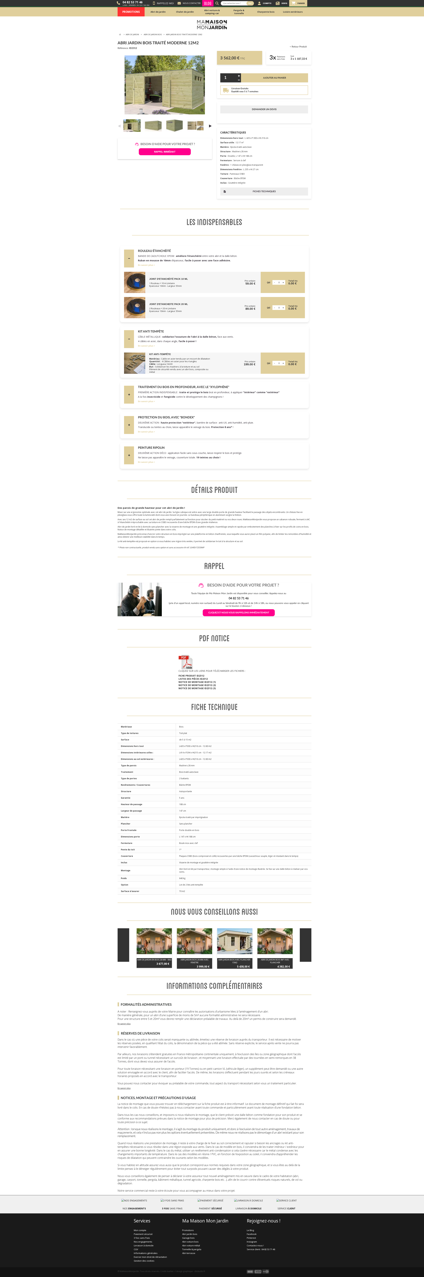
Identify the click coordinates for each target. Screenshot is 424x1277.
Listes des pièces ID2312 (193, 678)
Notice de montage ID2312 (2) (197, 685)
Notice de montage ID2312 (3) (197, 688)
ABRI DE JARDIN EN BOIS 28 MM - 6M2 (154, 959)
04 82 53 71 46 (132, 2)
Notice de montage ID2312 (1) (197, 682)
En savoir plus (145, 264)
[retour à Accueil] (120, 35)
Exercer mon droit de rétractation (150, 1256)
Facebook (252, 1234)
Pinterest (251, 1237)
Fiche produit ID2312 (191, 675)
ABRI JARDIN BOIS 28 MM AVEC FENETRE (195, 961)
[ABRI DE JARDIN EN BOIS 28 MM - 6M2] (154, 941)
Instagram (252, 1241)
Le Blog (250, 1230)
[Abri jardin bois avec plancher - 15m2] (234, 941)
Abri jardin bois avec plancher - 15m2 (234, 961)
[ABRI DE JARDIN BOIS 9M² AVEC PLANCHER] (275, 941)
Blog (208, 3)
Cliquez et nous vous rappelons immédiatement (239, 613)
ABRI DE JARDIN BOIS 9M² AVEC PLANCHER (275, 961)
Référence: (123, 48)
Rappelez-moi (165, 3)
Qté (268, 282)
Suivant (210, 126)
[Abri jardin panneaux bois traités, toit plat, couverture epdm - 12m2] (132, 125)
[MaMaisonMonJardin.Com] (212, 24)
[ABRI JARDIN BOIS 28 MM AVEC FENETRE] (194, 941)
